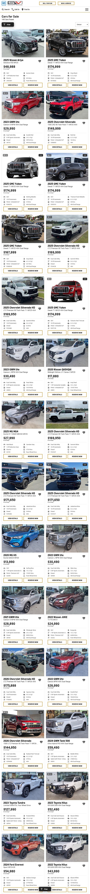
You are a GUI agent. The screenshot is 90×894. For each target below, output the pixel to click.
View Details (13, 85)
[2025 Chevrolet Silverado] (67, 105)
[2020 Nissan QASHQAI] (67, 353)
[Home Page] (12, 3)
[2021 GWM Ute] (23, 600)
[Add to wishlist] (39, 61)
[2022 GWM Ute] (67, 538)
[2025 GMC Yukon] (67, 43)
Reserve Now (33, 85)
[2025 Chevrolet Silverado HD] (67, 229)
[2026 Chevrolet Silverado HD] (23, 662)
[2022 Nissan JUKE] (67, 600)
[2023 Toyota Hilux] (67, 786)
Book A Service (66, 3)
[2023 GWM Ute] (23, 105)
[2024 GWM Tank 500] (67, 724)
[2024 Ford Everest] (23, 848)
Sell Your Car (47, 3)
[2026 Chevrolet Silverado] (23, 724)
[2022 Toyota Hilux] (67, 848)
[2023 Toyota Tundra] (23, 786)
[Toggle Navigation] (86, 9)
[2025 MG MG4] (23, 414)
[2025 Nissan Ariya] (23, 43)
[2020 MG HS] (23, 538)
